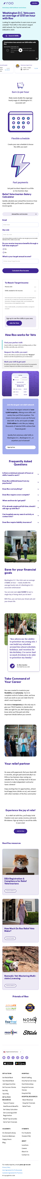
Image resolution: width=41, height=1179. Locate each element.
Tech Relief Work (8, 1081)
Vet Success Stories (9, 1087)
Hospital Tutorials (29, 1103)
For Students (26, 1133)
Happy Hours (6, 1139)
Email (4, 220)
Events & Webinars (8, 1136)
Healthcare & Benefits (10, 1106)
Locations (25, 1145)
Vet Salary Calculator (10, 1109)
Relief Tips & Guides (10, 1119)
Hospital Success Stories (28, 1088)
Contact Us (25, 1155)
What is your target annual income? (16, 257)
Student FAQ (26, 1136)
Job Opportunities (8, 1084)
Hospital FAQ (26, 1093)
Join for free (14, 323)
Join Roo (34, 3)
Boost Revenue (28, 1100)
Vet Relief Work (7, 1078)
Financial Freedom (10, 938)
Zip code (5, 230)
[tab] (20, 345)
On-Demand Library (9, 1133)
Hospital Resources (29, 1097)
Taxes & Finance (8, 1103)
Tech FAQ (5, 1094)
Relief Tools (27, 1106)
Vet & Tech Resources (6, 1098)
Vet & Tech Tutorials (10, 1122)
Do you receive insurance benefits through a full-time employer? (20, 245)
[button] (20, 214)
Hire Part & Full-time (29, 1081)
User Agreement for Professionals (12, 1170)
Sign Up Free (11, 447)
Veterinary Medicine (10, 890)
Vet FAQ (5, 1090)
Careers (24, 1148)
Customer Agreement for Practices (12, 1173)
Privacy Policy (6, 1167)
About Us (25, 1152)
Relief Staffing (27, 1078)
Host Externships (27, 1084)
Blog (4, 1142)
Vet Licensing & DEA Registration (10, 1114)
